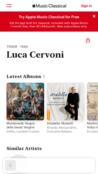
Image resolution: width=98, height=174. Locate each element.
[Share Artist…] (87, 40)
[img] (49, 6)
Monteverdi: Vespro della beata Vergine (21, 125)
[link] (26, 76)
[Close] (94, 15)
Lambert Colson (27, 131)
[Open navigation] (9, 5)
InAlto (11, 131)
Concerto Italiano (59, 131)
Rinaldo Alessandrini (61, 127)
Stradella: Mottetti (60, 123)
